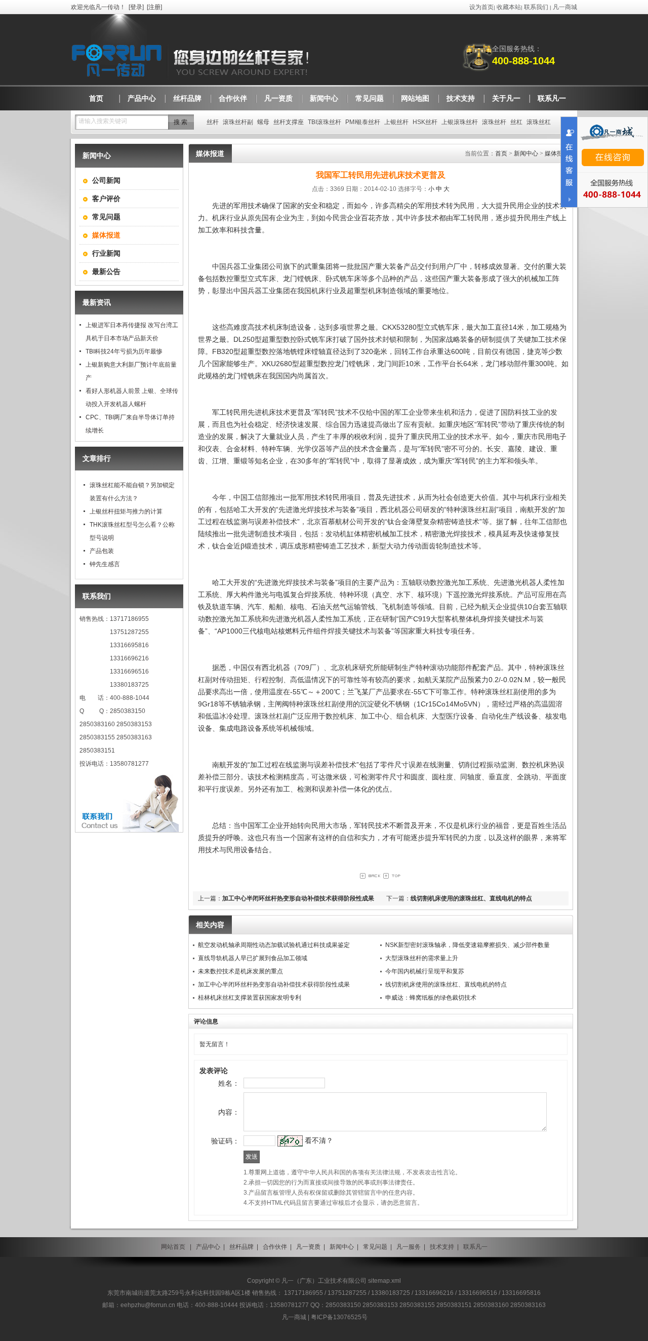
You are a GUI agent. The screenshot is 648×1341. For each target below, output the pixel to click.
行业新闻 (106, 253)
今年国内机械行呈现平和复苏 (424, 971)
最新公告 (106, 271)
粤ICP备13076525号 (339, 1317)
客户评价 (106, 198)
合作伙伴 (275, 1246)
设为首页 (481, 7)
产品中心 (208, 1246)
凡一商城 (565, 7)
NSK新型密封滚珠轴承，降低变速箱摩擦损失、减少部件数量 (467, 945)
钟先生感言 (105, 564)
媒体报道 (557, 153)
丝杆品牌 (241, 1246)
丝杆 (213, 122)
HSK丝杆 (425, 122)
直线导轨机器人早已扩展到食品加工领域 (252, 958)
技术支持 (442, 1246)
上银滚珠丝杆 (459, 122)
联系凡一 (475, 1246)
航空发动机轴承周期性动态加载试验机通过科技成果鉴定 (274, 945)
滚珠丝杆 (494, 122)
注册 (154, 7)
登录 (136, 7)
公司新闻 (106, 180)
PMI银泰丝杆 (362, 122)
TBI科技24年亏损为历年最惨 (124, 351)
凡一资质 (308, 1246)
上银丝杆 (396, 122)
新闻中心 (526, 153)
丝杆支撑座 (288, 122)
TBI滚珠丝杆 (324, 122)
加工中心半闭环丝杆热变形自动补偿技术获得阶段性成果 (298, 898)
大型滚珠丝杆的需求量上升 (421, 958)
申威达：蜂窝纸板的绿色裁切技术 (430, 997)
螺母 (263, 122)
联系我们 (536, 7)
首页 (501, 153)
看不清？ (319, 1140)
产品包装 (102, 551)
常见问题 (106, 217)
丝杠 (516, 122)
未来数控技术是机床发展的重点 (240, 971)
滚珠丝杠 (538, 122)
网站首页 (173, 1246)
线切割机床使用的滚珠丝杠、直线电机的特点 (471, 898)
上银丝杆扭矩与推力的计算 (126, 511)
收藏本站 (509, 7)
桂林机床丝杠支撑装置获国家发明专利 (249, 997)
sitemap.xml (384, 1280)
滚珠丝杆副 (238, 122)
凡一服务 (408, 1246)
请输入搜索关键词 (102, 121)
